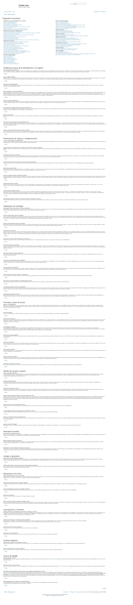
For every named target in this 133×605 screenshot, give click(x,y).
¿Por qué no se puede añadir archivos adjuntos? (13, 48)
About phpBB (102, 558)
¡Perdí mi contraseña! (7, 27)
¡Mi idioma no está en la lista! (9, 35)
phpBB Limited (53, 558)
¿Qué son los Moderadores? (62, 22)
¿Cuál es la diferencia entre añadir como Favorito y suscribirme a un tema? (71, 43)
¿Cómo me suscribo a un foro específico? (64, 45)
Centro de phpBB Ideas (63, 566)
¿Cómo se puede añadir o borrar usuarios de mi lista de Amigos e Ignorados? (72, 35)
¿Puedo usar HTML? (7, 56)
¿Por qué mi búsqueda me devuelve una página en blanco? (68, 39)
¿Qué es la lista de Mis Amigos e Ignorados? (65, 34)
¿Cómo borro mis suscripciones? (62, 46)
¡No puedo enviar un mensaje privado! (64, 30)
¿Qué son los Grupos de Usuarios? (63, 23)
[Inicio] (11, 6)
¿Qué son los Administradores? (62, 21)
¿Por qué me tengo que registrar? (10, 21)
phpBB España (60, 595)
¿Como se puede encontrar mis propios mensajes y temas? (68, 41)
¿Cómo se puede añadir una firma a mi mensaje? (13, 43)
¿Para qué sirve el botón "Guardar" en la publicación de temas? (16, 51)
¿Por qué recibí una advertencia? (10, 49)
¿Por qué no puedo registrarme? (10, 23)
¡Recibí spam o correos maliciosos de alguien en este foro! (68, 32)
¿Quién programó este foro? (61, 51)
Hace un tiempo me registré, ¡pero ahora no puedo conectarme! (16, 26)
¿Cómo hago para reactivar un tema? (11, 53)
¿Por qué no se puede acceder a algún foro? (12, 47)
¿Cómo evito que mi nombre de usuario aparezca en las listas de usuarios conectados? (21, 32)
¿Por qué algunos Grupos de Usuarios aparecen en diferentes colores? (71, 26)
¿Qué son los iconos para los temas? (11, 63)
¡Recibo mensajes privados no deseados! (64, 31)
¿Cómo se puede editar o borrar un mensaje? (13, 42)
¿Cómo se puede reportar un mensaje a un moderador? (15, 50)
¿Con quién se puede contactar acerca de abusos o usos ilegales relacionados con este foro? (75, 53)
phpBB (43, 170)
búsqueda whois (6, 573)
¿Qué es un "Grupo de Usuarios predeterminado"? (66, 27)
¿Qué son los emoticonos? (9, 57)
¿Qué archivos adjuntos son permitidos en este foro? (67, 48)
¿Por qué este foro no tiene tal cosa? (63, 52)
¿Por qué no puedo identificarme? (10, 25)
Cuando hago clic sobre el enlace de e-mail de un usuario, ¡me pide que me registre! (21, 39)
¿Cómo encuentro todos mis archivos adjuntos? (66, 49)
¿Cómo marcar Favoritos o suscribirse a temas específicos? (68, 44)
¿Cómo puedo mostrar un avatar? (10, 37)
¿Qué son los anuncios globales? (10, 59)
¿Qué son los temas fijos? (8, 61)
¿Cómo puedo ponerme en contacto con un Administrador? (68, 54)
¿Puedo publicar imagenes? (9, 58)
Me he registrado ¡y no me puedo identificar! (12, 24)
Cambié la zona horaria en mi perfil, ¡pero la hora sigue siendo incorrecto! (18, 34)
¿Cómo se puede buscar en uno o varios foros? (66, 37)
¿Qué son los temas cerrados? (9, 62)
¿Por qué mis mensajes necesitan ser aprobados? (13, 52)
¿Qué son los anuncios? (8, 60)
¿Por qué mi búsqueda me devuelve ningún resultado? (67, 38)
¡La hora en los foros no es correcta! (11, 33)
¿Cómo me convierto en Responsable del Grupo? (66, 25)
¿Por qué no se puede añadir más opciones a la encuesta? (15, 45)
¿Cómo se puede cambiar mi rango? (11, 38)
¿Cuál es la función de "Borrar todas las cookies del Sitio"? (15, 29)
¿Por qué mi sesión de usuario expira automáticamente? (15, 28)
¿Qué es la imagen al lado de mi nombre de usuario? (14, 36)
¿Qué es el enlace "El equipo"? (62, 28)
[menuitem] (13, 12)
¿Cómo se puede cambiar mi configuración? (12, 31)
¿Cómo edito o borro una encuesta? (11, 46)
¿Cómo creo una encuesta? (9, 44)
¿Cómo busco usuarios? (61, 40)
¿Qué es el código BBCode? (9, 55)
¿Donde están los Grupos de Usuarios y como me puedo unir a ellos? (70, 24)
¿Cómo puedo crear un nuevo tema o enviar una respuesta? (16, 41)
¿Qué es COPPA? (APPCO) (9, 22)
